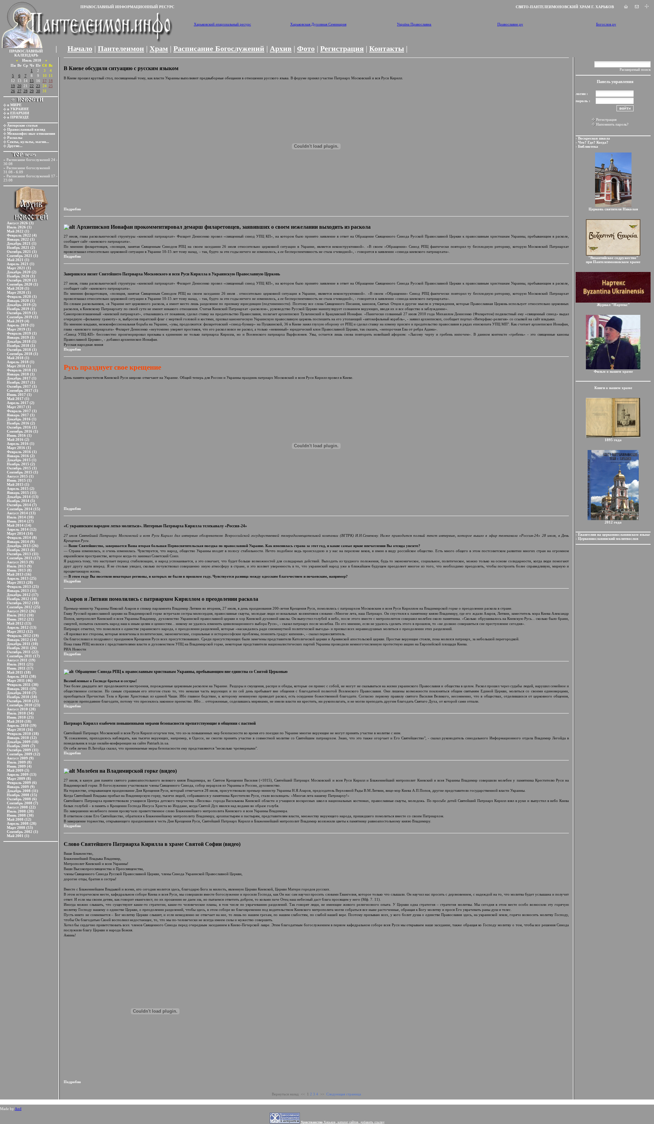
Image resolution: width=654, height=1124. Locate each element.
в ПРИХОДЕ (18, 117)
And (18, 1109)
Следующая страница (343, 1094)
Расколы (14, 137)
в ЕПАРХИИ (18, 113)
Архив (281, 48)
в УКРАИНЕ (18, 109)
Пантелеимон (121, 48)
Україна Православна (414, 24)
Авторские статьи (22, 125)
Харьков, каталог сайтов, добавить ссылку (343, 1122)
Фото (306, 48)
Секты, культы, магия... (28, 142)
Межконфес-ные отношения (31, 133)
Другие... (14, 146)
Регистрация (342, 48)
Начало (79, 48)
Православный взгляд (26, 129)
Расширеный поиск (635, 69)
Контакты (386, 48)
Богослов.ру (606, 24)
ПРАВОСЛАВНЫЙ (26, 51)
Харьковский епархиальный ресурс (222, 24)
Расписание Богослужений (218, 48)
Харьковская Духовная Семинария (318, 24)
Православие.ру (510, 24)
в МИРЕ (14, 105)
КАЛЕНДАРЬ (26, 55)
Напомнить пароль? (612, 124)
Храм (159, 48)
